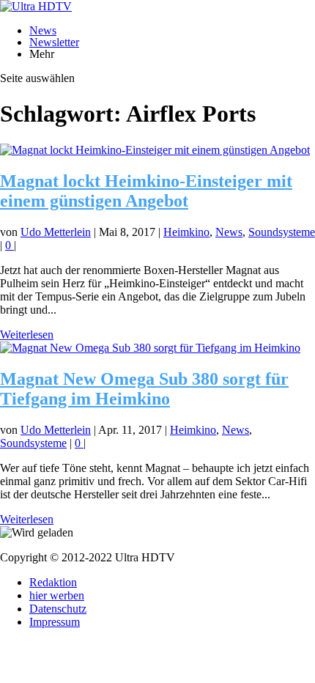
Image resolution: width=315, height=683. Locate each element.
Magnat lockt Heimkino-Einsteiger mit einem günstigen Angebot (146, 190)
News (42, 30)
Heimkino (186, 232)
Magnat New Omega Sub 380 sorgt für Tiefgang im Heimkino (144, 388)
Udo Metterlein (56, 232)
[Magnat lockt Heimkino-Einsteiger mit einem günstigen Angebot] (155, 150)
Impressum (54, 622)
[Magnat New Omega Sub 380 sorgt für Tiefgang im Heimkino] (150, 348)
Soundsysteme (281, 232)
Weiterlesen (26, 334)
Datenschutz (57, 608)
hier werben (56, 595)
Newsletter (54, 42)
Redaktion (53, 582)
